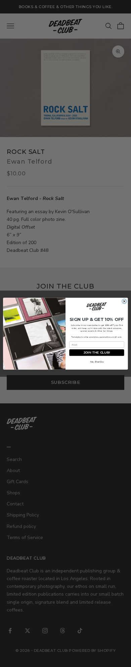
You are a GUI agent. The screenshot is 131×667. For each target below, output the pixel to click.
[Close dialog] (124, 301)
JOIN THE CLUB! (97, 352)
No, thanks (96, 361)
